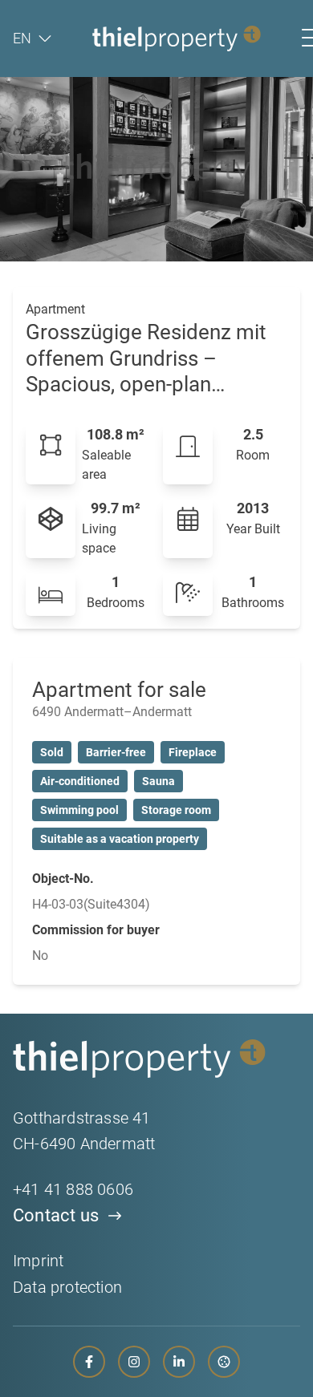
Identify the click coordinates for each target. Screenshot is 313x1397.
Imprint (38, 1260)
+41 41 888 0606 (73, 1189)
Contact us (56, 1215)
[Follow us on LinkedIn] (179, 1362)
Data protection (67, 1287)
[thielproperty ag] (176, 38)
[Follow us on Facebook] (89, 1362)
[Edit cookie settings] (224, 1362)
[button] (32, 38)
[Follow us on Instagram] (134, 1362)
